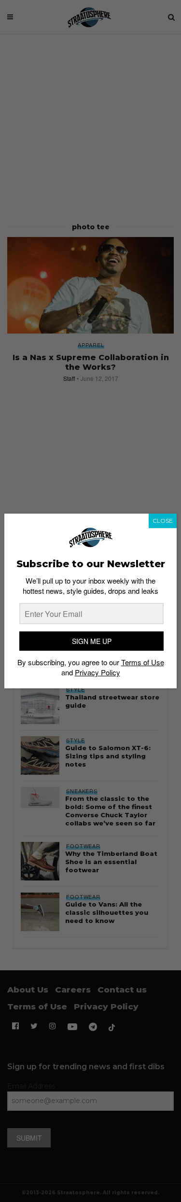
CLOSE (163, 520)
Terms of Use (142, 662)
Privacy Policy (97, 672)
